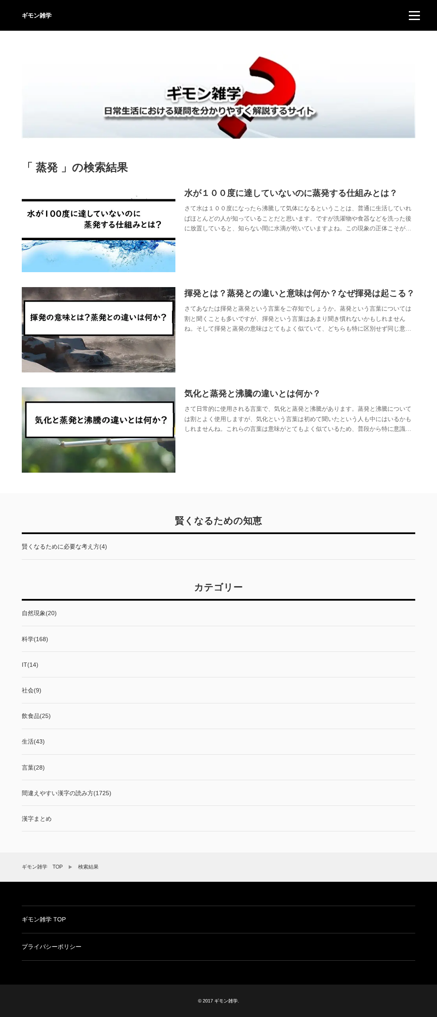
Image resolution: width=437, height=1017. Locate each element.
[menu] (414, 15)
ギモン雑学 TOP (42, 866)
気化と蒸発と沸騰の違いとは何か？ (252, 393)
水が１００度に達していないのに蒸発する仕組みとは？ (291, 193)
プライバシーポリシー (52, 946)
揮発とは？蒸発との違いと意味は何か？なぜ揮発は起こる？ (299, 293)
